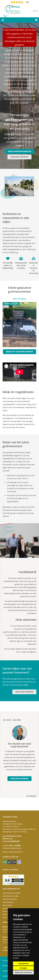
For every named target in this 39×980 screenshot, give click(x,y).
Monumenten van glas (11, 896)
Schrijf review (17, 881)
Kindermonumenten (10, 899)
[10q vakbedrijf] (5, 864)
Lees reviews (17, 879)
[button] (2, 20)
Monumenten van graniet (12, 893)
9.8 (7, 880)
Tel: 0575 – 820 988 (12, 720)
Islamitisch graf (8, 902)
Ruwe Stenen (7, 905)
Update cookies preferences (13, 852)
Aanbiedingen (7, 966)
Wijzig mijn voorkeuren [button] (23, 972)
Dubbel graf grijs (11, 303)
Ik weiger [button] (23, 968)
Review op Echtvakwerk (17, 883)
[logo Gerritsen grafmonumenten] (12, 11)
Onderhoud (7, 976)
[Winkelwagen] (36, 20)
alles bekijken (19, 298)
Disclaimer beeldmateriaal (12, 848)
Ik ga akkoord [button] (23, 963)
